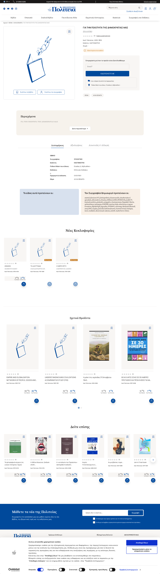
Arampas (129, 208)
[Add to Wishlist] (69, 31)
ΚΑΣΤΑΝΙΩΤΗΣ (95, 43)
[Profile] (150, 9)
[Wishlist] (146, 9)
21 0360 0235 (21, 2)
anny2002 (88, 208)
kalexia (107, 211)
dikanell (132, 206)
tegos (86, 211)
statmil (87, 198)
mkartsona (122, 204)
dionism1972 (94, 198)
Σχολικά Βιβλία (47, 17)
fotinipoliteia (104, 198)
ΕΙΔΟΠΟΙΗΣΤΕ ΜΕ (107, 73)
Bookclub (116, 17)
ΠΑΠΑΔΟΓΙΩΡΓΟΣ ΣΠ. (37, 269)
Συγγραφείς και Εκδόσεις (139, 17)
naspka (94, 208)
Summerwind (121, 208)
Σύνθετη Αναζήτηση (134, 11)
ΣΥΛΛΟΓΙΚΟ (87, 31)
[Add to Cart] (23, 284)
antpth (112, 211)
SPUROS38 (121, 200)
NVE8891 (111, 206)
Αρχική (5, 23)
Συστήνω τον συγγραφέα (53, 92)
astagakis (107, 202)
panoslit (101, 208)
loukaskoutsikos (90, 202)
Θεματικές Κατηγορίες (95, 17)
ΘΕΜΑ (10, 23)
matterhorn (120, 211)
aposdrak (88, 200)
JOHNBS (105, 204)
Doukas (103, 200)
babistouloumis (109, 208)
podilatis (92, 211)
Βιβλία (13, 17)
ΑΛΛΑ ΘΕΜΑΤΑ (18, 23)
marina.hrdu (113, 204)
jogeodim (104, 206)
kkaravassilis (114, 198)
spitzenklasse (89, 204)
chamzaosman (116, 202)
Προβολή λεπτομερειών (129, 570)
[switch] (62, 569)
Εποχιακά (28, 17)
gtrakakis (100, 202)
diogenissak (100, 211)
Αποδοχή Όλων (142, 543)
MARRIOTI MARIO (11, 269)
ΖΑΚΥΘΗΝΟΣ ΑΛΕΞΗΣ (63, 269)
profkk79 (129, 200)
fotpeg (127, 211)
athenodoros (96, 200)
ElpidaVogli (96, 206)
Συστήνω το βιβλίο (26, 92)
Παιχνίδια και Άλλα (69, 17)
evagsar (129, 204)
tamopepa (98, 204)
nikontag (118, 206)
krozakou (88, 206)
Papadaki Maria (128, 202)
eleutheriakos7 (125, 198)
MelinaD (125, 206)
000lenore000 (112, 200)
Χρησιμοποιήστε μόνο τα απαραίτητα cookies (141, 550)
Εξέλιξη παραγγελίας (150, 2)
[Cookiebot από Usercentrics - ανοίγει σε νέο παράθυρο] (14, 569)
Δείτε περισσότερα (80, 128)
